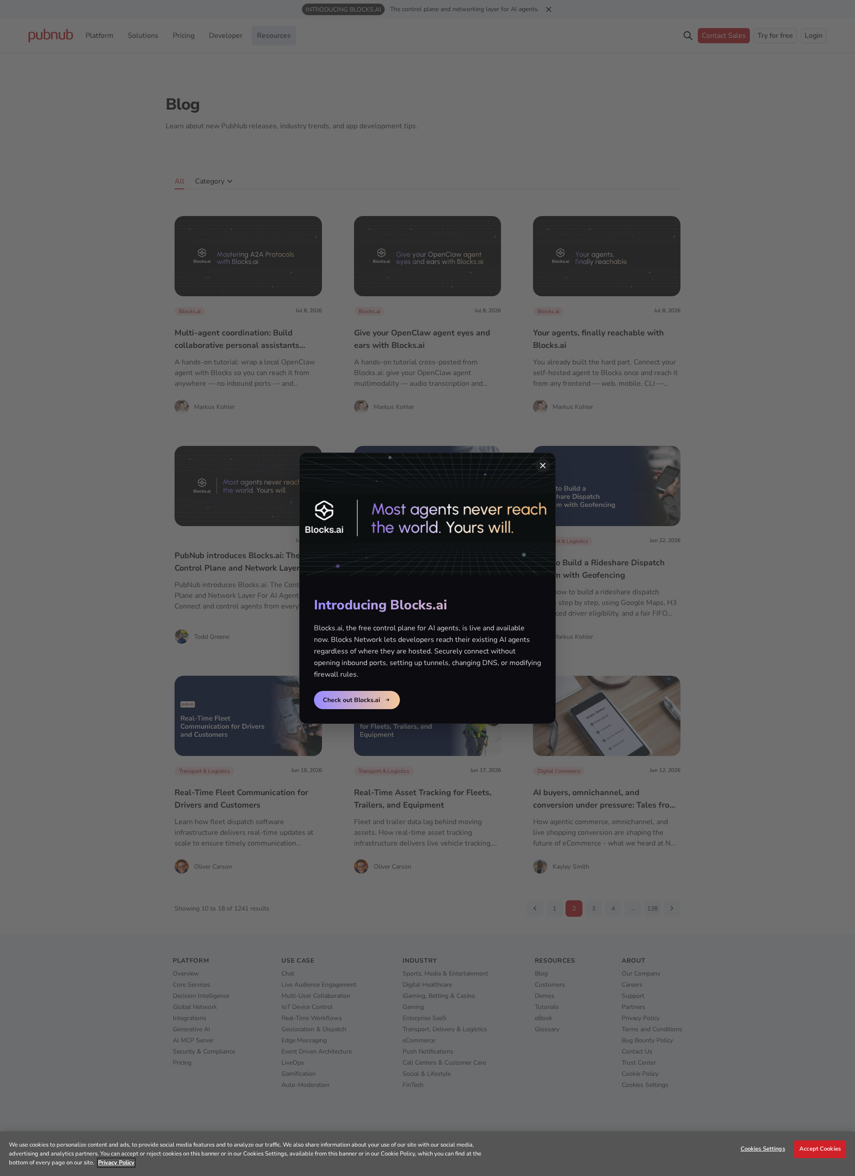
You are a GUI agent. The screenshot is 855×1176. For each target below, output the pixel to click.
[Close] (543, 465)
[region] (427, 1153)
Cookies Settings (763, 1149)
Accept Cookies (820, 1149)
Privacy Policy (116, 1163)
